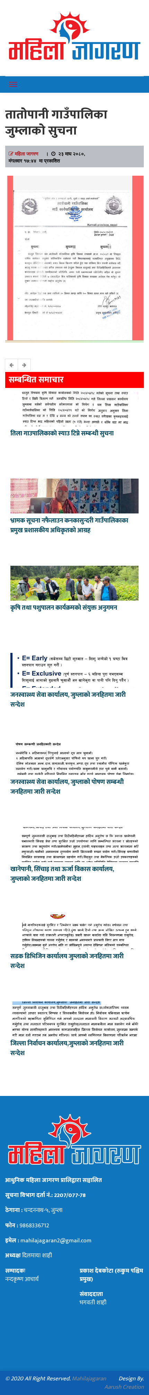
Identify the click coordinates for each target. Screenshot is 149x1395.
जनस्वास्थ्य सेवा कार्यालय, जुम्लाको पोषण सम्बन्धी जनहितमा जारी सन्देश (67, 787)
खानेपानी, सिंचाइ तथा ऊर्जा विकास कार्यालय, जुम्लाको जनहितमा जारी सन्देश (62, 874)
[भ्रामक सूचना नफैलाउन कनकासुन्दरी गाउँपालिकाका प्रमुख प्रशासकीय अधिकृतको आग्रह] (74, 495)
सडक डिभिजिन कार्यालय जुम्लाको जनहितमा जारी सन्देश (67, 961)
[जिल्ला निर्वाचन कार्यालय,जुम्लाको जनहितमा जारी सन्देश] (74, 1018)
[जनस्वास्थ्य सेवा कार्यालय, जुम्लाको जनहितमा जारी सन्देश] (74, 669)
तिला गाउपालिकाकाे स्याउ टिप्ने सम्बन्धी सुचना (62, 433)
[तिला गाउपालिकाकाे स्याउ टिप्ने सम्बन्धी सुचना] (74, 408)
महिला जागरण (26, 153)
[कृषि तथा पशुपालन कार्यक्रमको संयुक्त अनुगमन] (74, 582)
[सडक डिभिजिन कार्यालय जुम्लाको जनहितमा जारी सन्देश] (74, 931)
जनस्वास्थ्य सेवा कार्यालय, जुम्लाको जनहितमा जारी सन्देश (68, 700)
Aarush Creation (124, 1387)
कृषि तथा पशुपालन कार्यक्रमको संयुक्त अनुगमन (63, 608)
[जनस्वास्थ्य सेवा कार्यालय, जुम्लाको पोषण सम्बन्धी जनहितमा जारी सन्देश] (74, 756)
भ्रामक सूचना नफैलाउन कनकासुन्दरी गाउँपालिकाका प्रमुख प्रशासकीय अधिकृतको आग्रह (69, 526)
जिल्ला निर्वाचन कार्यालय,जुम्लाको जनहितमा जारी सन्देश (67, 1048)
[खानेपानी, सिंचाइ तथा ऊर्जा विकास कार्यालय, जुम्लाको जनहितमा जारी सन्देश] (74, 843)
